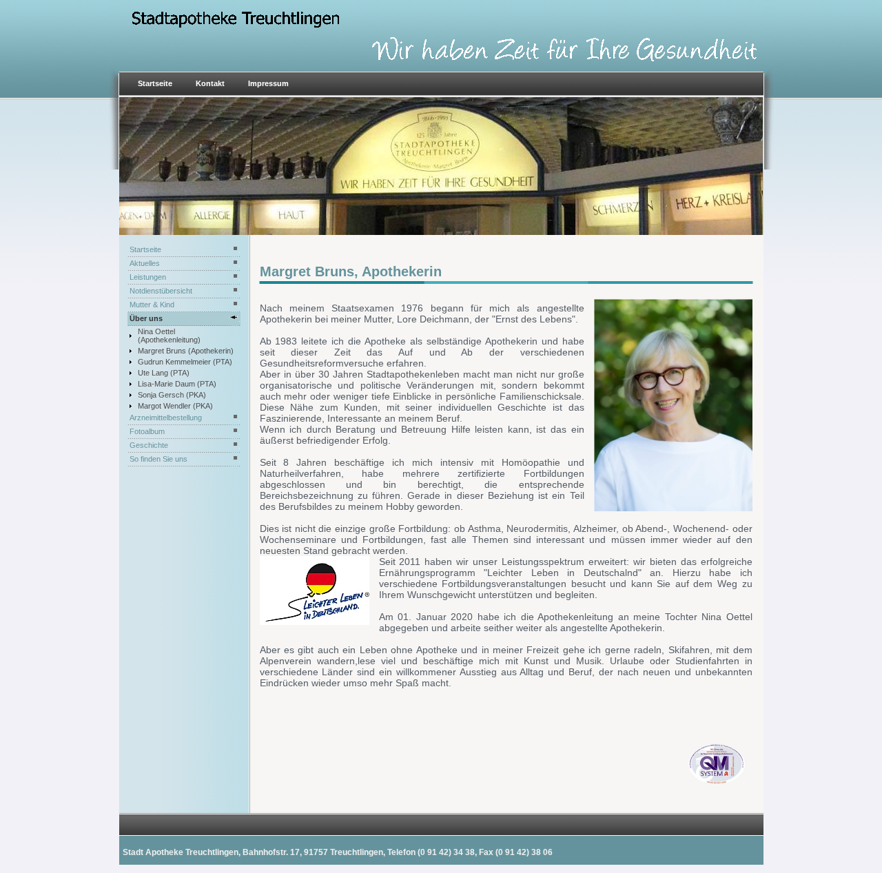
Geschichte (149, 445)
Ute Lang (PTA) (163, 373)
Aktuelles (145, 263)
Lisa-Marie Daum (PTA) (177, 384)
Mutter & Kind (152, 304)
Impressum (268, 83)
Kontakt (210, 83)
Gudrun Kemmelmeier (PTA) (185, 362)
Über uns (146, 318)
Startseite (155, 83)
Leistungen (148, 277)
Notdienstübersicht (161, 291)
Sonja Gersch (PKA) (172, 395)
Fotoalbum (147, 431)
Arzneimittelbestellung (166, 417)
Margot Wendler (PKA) (175, 406)
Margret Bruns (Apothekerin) (186, 351)
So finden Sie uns (158, 459)
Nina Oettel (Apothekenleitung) (169, 335)
